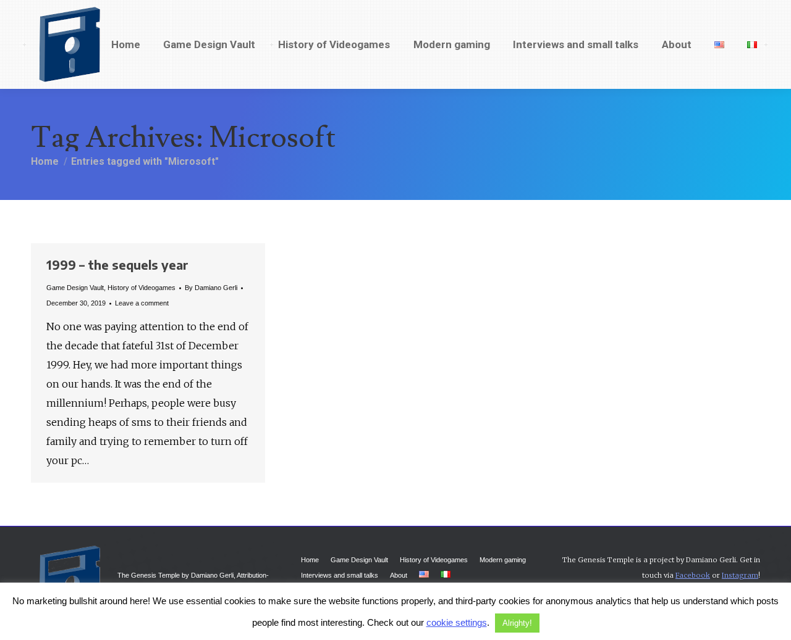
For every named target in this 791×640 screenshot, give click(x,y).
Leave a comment (142, 303)
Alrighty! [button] (517, 623)
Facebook (692, 575)
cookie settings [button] (456, 622)
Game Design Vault (75, 287)
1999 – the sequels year (117, 264)
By (211, 287)
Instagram (740, 575)
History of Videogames (142, 287)
